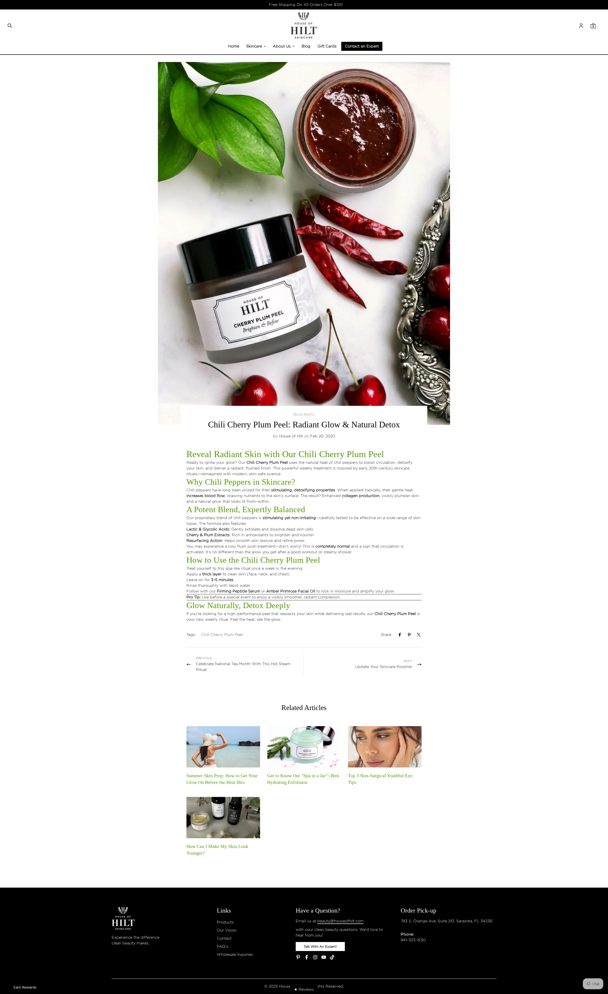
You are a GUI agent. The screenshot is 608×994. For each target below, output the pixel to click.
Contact (224, 938)
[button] (593, 25)
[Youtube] (323, 957)
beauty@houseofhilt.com (340, 921)
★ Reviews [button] (304, 989)
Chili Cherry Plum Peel (280, 560)
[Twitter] (419, 635)
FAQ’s (222, 946)
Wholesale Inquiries (235, 954)
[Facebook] (400, 635)
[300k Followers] (306, 957)
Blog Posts (304, 414)
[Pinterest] (409, 635)
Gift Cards (327, 46)
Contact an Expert (362, 46)
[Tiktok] (332, 957)
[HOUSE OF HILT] (304, 25)
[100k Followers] (315, 957)
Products (225, 922)
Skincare (254, 46)
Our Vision (227, 930)
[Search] (10, 25)
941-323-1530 (413, 940)
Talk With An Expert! (320, 946)
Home (233, 46)
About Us (282, 46)
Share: (386, 635)
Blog (306, 46)
